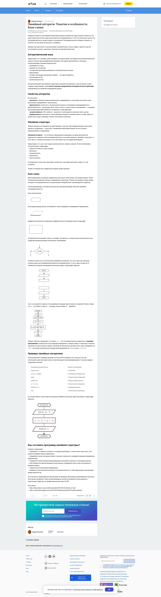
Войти (128, 3)
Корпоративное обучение (77, 555)
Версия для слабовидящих (81, 577)
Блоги (28, 10)
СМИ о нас (29, 559)
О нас (27, 555)
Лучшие (48, 10)
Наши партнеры (75, 568)
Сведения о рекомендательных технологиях (113, 579)
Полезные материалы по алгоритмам (60, 31)
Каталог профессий (76, 565)
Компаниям (83, 4)
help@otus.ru (122, 571)
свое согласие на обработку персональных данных (117, 567)
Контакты (29, 565)
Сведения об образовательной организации (113, 574)
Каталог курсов (74, 559)
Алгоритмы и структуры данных (38, 31)
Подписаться (72, 511)
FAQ (27, 571)
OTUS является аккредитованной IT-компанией (114, 576)
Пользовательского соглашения (117, 566)
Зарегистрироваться (113, 4)
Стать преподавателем (77, 571)
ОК (109, 589)
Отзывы (28, 562)
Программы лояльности (77, 562)
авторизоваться (57, 546)
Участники (59, 10)
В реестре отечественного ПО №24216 (111, 581)
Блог (27, 568)
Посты (37, 10)
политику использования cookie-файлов (88, 589)
